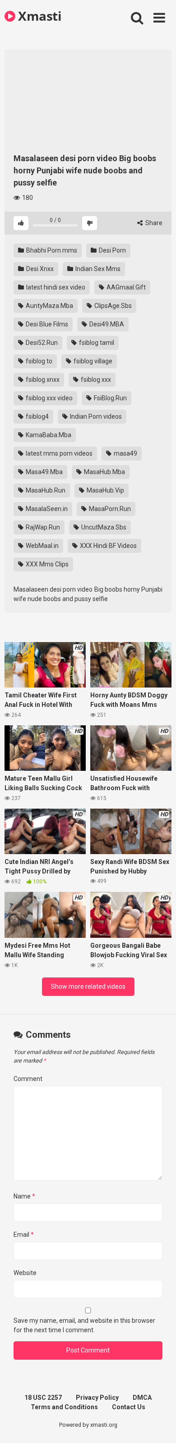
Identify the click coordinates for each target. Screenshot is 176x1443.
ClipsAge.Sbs (112, 305)
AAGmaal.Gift (125, 287)
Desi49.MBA (106, 324)
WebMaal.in (41, 545)
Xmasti (38, 15)
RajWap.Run (42, 527)
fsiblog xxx (95, 379)
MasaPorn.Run (109, 508)
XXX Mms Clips (46, 564)
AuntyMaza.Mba (48, 305)
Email (24, 1234)
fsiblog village (92, 361)
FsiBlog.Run (110, 398)
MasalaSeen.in (46, 508)
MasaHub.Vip (104, 490)
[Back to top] (159, 1425)
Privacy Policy (97, 1397)
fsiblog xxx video (48, 398)
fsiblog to (38, 361)
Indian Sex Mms (97, 268)
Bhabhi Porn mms (51, 250)
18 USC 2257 (43, 1397)
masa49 (124, 453)
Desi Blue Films (46, 324)
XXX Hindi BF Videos (108, 545)
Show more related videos (88, 986)
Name (24, 1196)
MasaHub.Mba (104, 471)
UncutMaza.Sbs (103, 527)
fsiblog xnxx (42, 379)
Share (153, 222)
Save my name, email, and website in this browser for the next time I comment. (84, 1325)
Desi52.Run (41, 342)
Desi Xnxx (39, 268)
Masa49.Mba (43, 471)
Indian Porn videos (95, 416)
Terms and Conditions (64, 1407)
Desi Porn (111, 250)
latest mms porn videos (58, 453)
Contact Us (128, 1407)
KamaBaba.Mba (47, 435)
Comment (28, 1078)
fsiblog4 (36, 416)
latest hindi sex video (55, 287)
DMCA (142, 1397)
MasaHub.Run (44, 490)
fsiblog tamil (96, 342)
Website (25, 1272)
